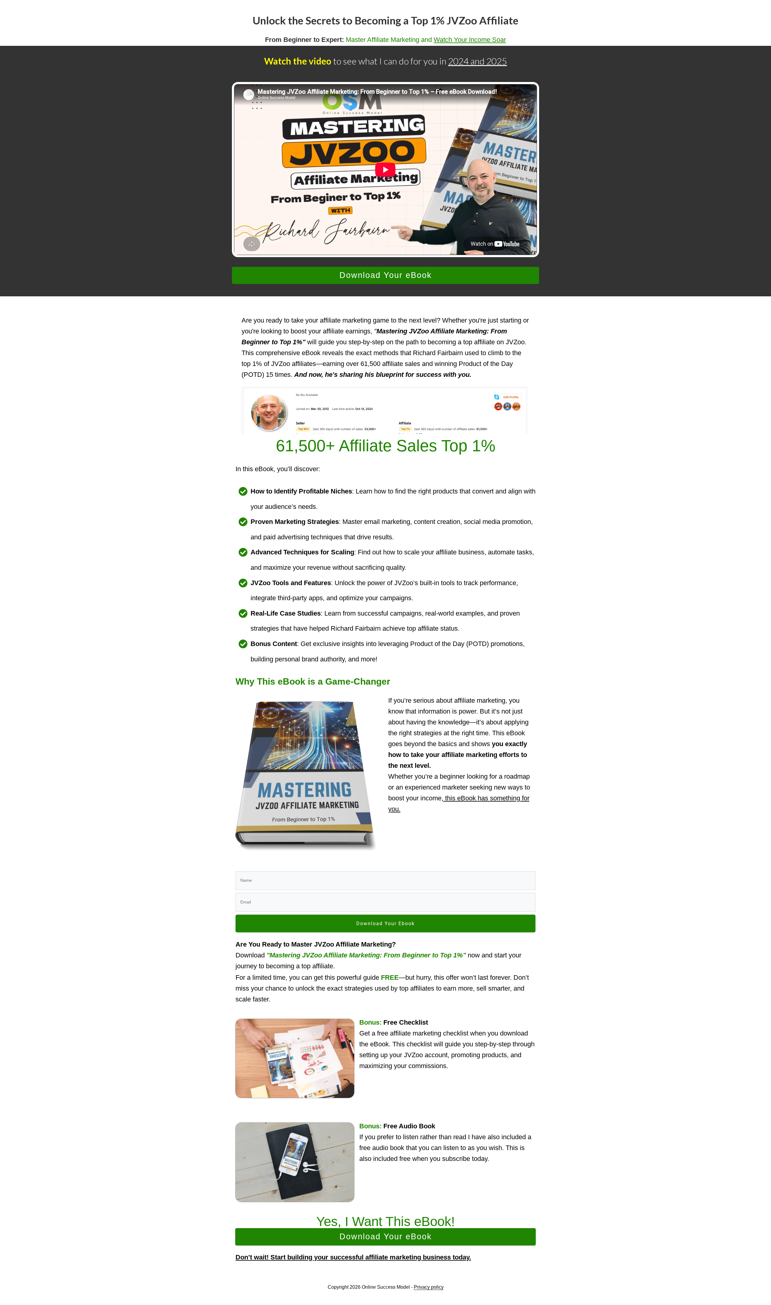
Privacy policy (429, 1287)
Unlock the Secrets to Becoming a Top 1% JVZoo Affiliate (385, 20)
